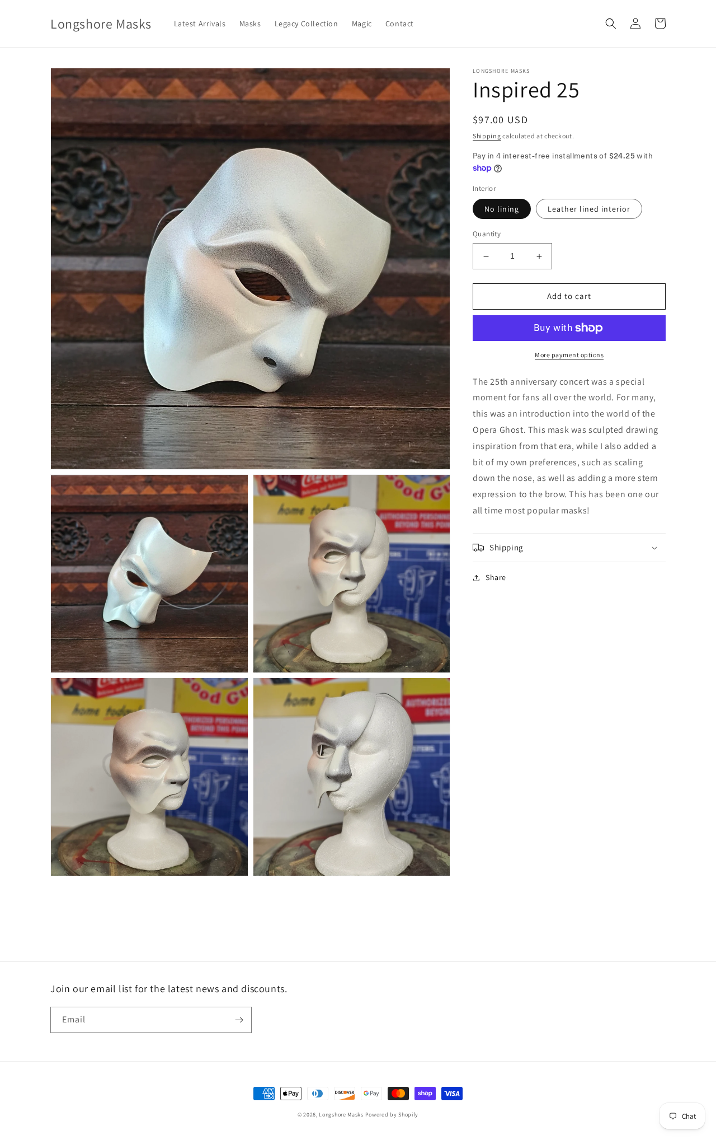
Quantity (487, 234)
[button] (611, 23)
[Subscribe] (239, 1020)
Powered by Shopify (392, 1114)
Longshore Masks (341, 1114)
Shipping (487, 136)
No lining (501, 209)
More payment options (569, 355)
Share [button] (496, 577)
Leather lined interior (589, 209)
